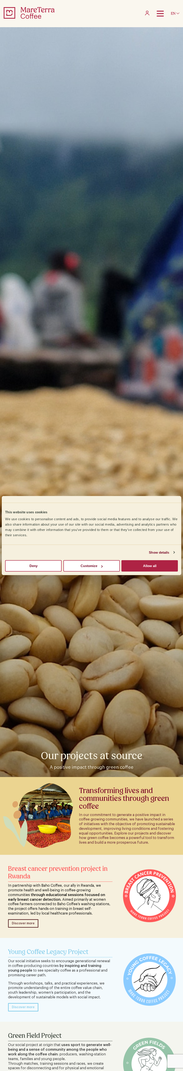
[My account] (147, 14)
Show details (159, 552)
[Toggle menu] (160, 13)
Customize (89, 566)
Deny (33, 566)
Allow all (149, 566)
